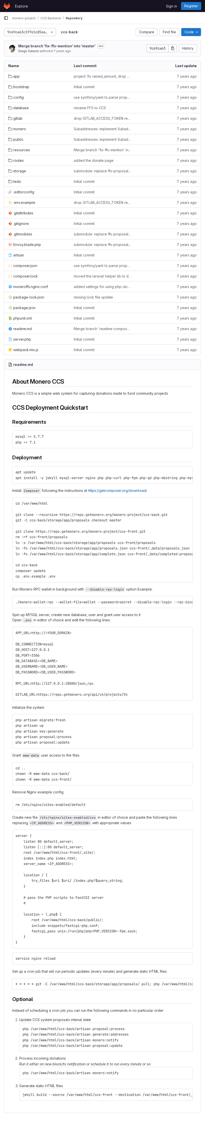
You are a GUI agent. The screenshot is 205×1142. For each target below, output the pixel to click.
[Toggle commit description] (101, 46)
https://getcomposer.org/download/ (117, 490)
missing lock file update (93, 297)
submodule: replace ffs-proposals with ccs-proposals (102, 171)
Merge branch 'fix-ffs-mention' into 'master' (57, 46)
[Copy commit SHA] (173, 48)
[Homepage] (7, 6)
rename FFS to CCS (90, 108)
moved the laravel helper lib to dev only (102, 276)
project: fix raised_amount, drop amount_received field (102, 76)
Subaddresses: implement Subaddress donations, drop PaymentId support (102, 129)
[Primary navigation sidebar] (6, 18)
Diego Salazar (28, 51)
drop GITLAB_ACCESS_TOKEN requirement (102, 118)
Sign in (171, 6)
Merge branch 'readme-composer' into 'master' (102, 329)
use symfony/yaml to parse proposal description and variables (102, 97)
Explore (21, 6)
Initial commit (84, 87)
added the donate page (94, 160)
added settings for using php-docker (102, 286)
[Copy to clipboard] (187, 437)
